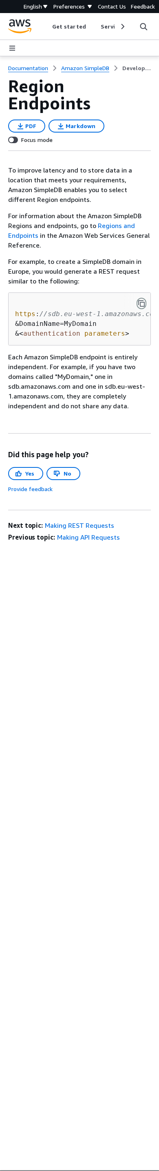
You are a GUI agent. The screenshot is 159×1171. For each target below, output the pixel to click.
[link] (136, 68)
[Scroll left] (46, 26)
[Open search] (143, 26)
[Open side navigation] (12, 48)
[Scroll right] (122, 26)
